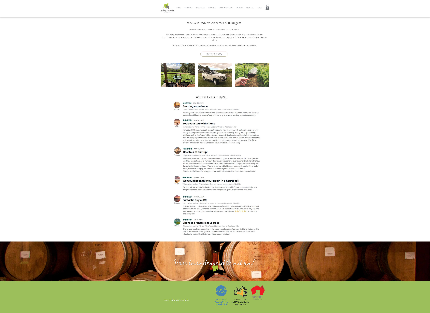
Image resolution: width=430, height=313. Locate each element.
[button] (267, 7)
